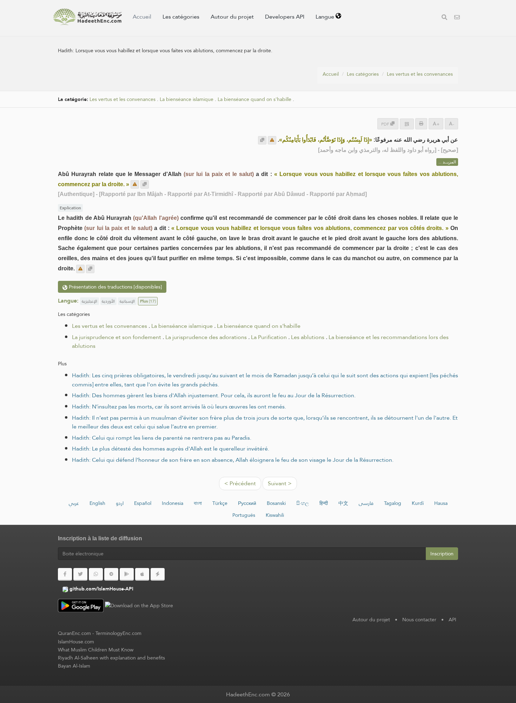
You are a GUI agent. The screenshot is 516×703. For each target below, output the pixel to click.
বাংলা (198, 503)
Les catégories (181, 17)
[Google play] (127, 574)
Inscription (442, 553)
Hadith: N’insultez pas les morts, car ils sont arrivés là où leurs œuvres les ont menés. (179, 406)
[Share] (407, 124)
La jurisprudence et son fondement (116, 337)
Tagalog (392, 503)
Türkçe (219, 503)
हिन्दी (323, 503)
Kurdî (418, 503)
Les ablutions (307, 337)
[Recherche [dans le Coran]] (444, 18)
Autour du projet (232, 17)
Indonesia (172, 503)
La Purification (269, 337)
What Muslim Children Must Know (95, 649)
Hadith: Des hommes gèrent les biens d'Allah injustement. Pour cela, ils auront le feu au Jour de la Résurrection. (214, 395)
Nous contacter (419, 619)
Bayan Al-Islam (74, 665)
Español (142, 503)
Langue (326, 17)
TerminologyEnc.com (118, 633)
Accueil (142, 17)
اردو (120, 503)
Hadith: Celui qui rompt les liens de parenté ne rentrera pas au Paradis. (161, 438)
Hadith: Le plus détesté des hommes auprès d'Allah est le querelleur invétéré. (170, 449)
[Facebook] (65, 574)
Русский (247, 503)
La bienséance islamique (186, 99)
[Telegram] (111, 574)
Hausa (441, 503)
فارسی (366, 503)
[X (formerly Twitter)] (80, 574)
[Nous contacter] (457, 18)
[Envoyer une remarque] (272, 140)
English (97, 503)
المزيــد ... (447, 162)
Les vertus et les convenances (420, 74)
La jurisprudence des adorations (206, 337)
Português (243, 515)
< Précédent (240, 483)
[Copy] (262, 140)
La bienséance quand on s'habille (254, 99)
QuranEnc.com (74, 633)
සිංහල (302, 503)
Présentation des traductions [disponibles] (114, 286)
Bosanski (276, 503)
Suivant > (280, 483)
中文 (343, 503)
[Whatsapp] (96, 574)
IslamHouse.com (76, 641)
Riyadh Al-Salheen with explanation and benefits (111, 657)
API (452, 619)
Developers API (284, 17)
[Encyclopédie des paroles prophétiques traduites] (87, 17)
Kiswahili (275, 515)
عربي (74, 503)
